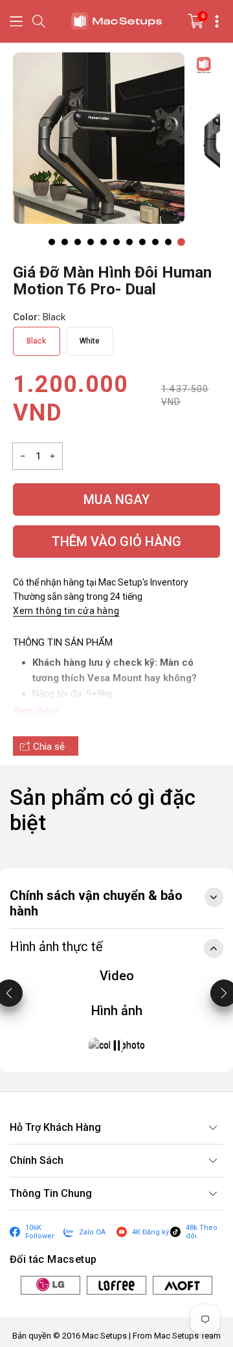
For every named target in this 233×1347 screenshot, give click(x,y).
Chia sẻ (49, 746)
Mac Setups (104, 1336)
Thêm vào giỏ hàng (116, 541)
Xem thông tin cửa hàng (66, 611)
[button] (16, 21)
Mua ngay (116, 499)
